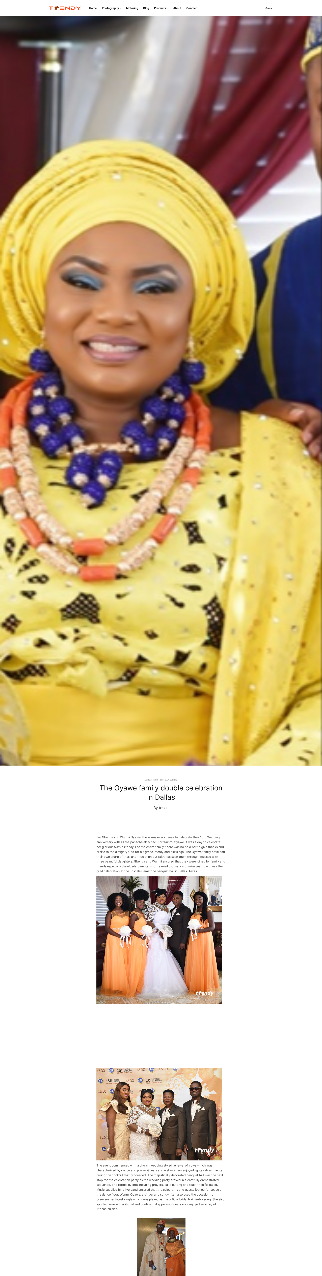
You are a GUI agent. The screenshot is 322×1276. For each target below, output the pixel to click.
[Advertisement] (158, 825)
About (177, 8)
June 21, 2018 (151, 780)
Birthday (164, 780)
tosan (164, 808)
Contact (191, 8)
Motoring (132, 8)
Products (160, 8)
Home (93, 8)
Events (173, 780)
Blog (146, 8)
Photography (110, 8)
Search (269, 8)
